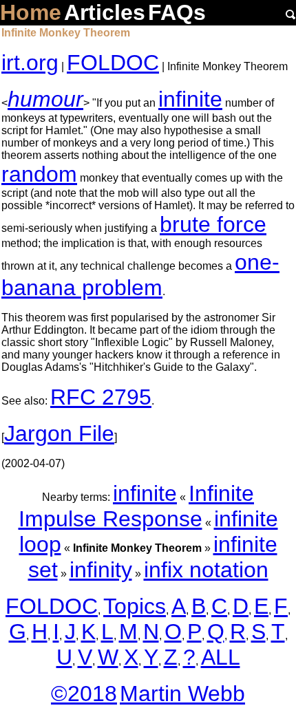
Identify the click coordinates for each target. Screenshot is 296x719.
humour (45, 99)
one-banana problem (140, 275)
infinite (190, 99)
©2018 (84, 693)
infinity (101, 569)
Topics (134, 606)
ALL (220, 657)
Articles (104, 12)
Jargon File (59, 433)
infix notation (206, 569)
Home (30, 12)
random (39, 174)
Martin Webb (182, 693)
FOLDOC (113, 62)
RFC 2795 (100, 397)
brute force (213, 224)
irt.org (30, 62)
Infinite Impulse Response (137, 506)
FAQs (177, 12)
